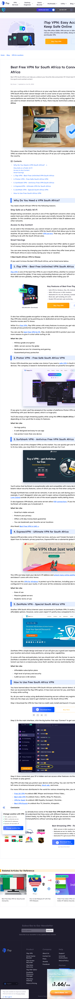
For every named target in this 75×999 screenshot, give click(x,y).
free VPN (23, 325)
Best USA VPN (20, 797)
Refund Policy (64, 960)
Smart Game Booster (30, 957)
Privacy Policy (20, 994)
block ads (46, 785)
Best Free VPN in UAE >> (29, 526)
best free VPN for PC (32, 332)
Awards (45, 961)
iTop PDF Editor (31, 970)
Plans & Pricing (31, 983)
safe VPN (63, 363)
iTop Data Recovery (29, 966)
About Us (46, 953)
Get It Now (61, 993)
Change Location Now (13, 828)
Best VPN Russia (21, 803)
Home (2, 55)
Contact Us (46, 956)
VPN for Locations (17, 55)
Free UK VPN (19, 794)
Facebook (46, 964)
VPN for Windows (31, 581)
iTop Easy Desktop (29, 979)
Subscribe (49, 930)
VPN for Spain (19, 800)
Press (44, 959)
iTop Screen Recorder (30, 961)
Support (61, 953)
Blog (8, 55)
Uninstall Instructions (63, 957)
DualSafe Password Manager (29, 974)
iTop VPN (14, 272)
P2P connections (60, 502)
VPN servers (48, 233)
